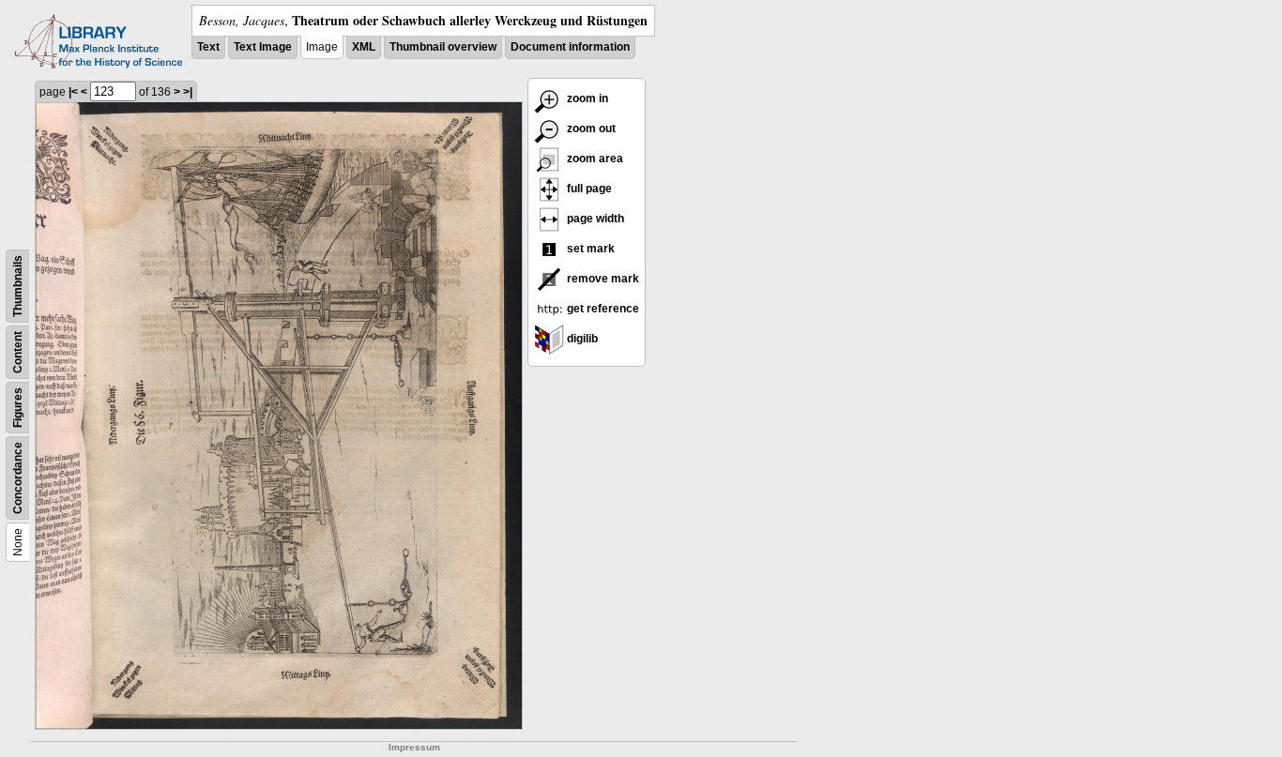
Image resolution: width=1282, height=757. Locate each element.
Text (208, 46)
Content (17, 352)
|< (73, 91)
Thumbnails (17, 286)
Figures (17, 407)
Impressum (414, 747)
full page (588, 188)
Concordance (17, 478)
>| (187, 91)
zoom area (593, 158)
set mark (589, 248)
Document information (570, 46)
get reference (601, 308)
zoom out (590, 128)
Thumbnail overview (442, 46)
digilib (581, 338)
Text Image (263, 46)
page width (594, 218)
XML (363, 46)
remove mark (601, 278)
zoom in (586, 98)
